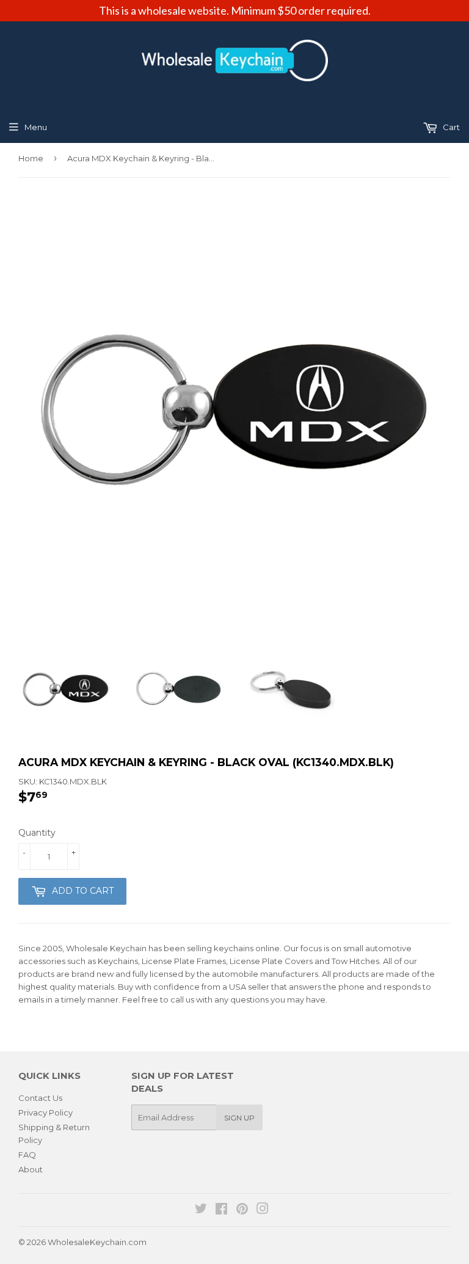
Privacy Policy (45, 1112)
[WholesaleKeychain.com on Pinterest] (242, 1210)
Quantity (37, 832)
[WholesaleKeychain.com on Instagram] (262, 1210)
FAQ (27, 1155)
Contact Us (40, 1098)
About (30, 1169)
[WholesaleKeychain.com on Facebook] (221, 1210)
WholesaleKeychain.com (97, 1242)
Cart (450, 127)
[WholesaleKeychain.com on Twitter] (201, 1210)
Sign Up (239, 1117)
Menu (35, 127)
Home (30, 158)
